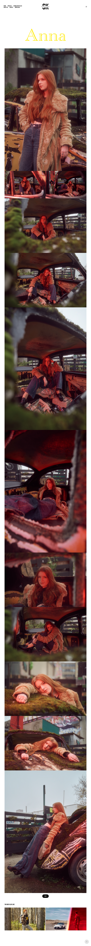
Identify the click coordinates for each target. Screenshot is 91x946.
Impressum (17, 7)
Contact (11, 7)
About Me (6, 7)
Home (5, 6)
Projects (10, 6)
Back (45, 896)
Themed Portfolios (17, 6)
